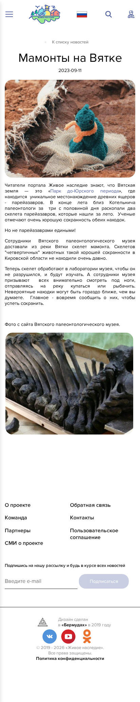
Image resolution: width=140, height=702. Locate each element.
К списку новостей (70, 42)
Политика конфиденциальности (70, 658)
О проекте (18, 505)
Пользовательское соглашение (94, 534)
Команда (16, 517)
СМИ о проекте (24, 543)
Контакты (82, 517)
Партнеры (18, 530)
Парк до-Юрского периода (84, 191)
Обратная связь (90, 505)
